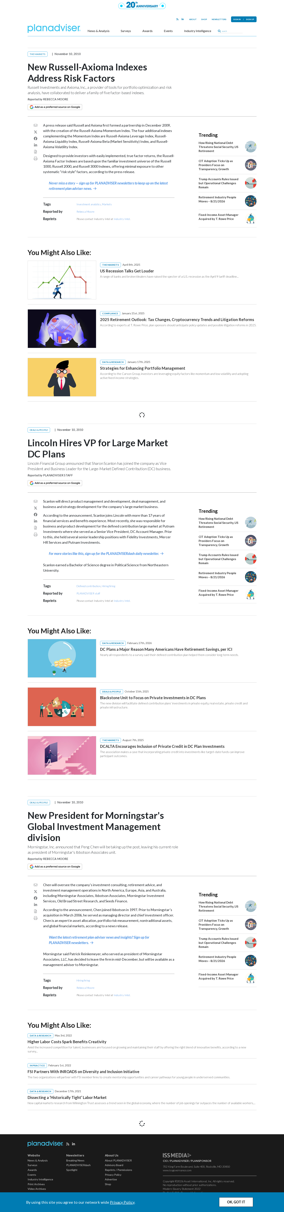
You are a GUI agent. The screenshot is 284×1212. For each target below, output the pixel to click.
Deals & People (39, 430)
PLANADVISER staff (58, 475)
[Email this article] (35, 125)
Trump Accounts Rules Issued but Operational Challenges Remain (218, 183)
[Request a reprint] (35, 152)
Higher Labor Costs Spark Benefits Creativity (67, 1041)
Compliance (110, 313)
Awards (147, 30)
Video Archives (37, 1188)
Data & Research (113, 362)
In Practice (37, 1065)
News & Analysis (99, 30)
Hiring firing (108, 586)
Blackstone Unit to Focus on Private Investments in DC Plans (153, 697)
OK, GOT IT (236, 1202)
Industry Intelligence (197, 30)
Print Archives (36, 1184)
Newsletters (219, 19)
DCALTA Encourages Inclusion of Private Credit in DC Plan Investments (162, 746)
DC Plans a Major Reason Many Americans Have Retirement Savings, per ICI (166, 649)
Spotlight (71, 1169)
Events (168, 30)
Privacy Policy (122, 1202)
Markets (107, 204)
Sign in (237, 19)
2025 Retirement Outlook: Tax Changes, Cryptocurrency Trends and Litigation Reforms (177, 319)
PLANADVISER (179, 1160)
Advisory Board (114, 1165)
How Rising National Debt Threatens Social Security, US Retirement (218, 147)
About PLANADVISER (118, 1160)
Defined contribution (89, 586)
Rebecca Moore (55, 99)
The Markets (37, 54)
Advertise (111, 1179)
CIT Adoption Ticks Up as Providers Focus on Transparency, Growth (216, 165)
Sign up (250, 19)
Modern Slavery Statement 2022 (182, 1188)
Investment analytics (89, 204)
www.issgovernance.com (177, 1170)
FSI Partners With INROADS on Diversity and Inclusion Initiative (83, 1071)
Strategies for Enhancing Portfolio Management (142, 368)
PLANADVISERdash (78, 1165)
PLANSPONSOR (201, 1160)
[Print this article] (35, 158)
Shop (204, 19)
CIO (165, 1160)
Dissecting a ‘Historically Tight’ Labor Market (67, 1097)
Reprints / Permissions (118, 1169)
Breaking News (75, 1160)
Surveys (126, 30)
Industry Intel (122, 219)
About (193, 19)
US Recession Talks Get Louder (127, 271)
